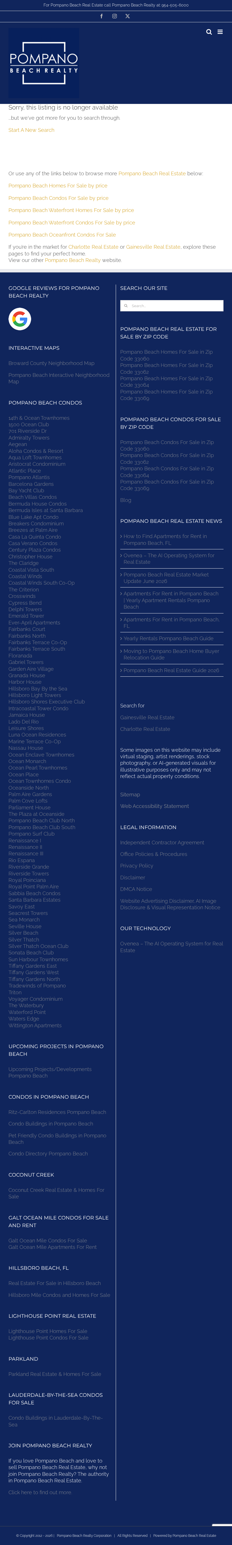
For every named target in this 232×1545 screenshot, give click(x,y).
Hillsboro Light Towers (34, 695)
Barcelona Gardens (31, 484)
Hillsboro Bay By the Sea (37, 689)
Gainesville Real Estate (153, 247)
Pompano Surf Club (31, 834)
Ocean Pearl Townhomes (37, 768)
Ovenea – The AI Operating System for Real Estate (169, 558)
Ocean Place (23, 774)
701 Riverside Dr (27, 431)
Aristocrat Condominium (36, 464)
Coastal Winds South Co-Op (41, 583)
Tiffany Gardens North (34, 979)
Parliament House (29, 807)
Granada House (26, 675)
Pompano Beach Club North (41, 820)
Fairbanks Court (26, 629)
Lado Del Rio (23, 722)
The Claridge (23, 563)
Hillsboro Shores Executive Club (46, 702)
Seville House (25, 926)
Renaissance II (25, 847)
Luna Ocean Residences (37, 735)
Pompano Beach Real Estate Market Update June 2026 (166, 578)
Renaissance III (25, 853)
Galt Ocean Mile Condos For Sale (47, 1241)
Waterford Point (27, 1012)
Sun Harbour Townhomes (38, 959)
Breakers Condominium (36, 523)
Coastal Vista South (31, 570)
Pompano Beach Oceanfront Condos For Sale (62, 235)
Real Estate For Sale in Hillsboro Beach (54, 1283)
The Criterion (23, 590)
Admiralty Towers (29, 438)
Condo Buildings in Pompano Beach (50, 1124)
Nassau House (25, 748)
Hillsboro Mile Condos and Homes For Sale (59, 1295)
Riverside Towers (28, 874)
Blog (125, 500)
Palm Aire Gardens (30, 794)
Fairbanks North (27, 636)
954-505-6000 (175, 5)
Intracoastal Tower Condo (38, 708)
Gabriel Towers (26, 662)
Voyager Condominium (35, 999)
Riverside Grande (28, 867)
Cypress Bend (25, 603)
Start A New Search (31, 130)
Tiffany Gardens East (32, 966)
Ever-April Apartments (34, 623)
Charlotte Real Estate (93, 247)
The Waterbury (26, 1005)
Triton (15, 992)
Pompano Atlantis (29, 477)
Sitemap (130, 794)
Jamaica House (26, 715)
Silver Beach (23, 933)
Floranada (20, 656)
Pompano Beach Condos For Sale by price (58, 198)
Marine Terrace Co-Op (34, 741)
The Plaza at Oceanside (36, 814)
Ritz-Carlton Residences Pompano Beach (57, 1112)
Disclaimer (133, 877)
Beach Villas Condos (32, 497)
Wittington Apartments (35, 1025)
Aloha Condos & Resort (35, 451)
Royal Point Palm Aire (33, 887)
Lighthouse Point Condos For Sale (48, 1338)
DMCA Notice (136, 889)
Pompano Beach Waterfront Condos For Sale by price (71, 223)
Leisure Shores (26, 728)
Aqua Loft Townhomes (35, 457)
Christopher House (30, 557)
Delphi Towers (25, 609)
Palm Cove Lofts (28, 801)
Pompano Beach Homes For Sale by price (58, 186)
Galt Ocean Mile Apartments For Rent (52, 1247)
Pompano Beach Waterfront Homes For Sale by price (71, 210)
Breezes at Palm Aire (33, 530)
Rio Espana (21, 860)
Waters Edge (23, 1019)
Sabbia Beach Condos (34, 893)
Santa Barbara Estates (34, 900)
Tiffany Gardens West (33, 972)
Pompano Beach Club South (41, 827)
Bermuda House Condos (37, 504)
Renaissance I (24, 840)
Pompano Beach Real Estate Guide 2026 (171, 670)
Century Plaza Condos (34, 550)
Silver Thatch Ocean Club (38, 946)
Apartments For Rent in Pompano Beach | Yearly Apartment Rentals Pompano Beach (171, 600)
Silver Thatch (23, 940)
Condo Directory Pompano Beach (48, 1154)
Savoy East (21, 907)
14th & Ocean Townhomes (39, 418)
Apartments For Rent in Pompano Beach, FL (172, 623)
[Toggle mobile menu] (221, 32)
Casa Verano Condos (32, 543)
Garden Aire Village (31, 669)
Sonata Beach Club (31, 953)
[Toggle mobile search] (209, 32)
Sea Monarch (24, 920)
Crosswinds (22, 596)
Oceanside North (28, 788)
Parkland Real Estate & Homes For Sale (54, 1374)
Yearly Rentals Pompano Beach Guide (169, 638)
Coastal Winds (25, 576)
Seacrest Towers (28, 913)
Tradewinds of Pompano (37, 986)
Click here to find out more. (40, 1492)
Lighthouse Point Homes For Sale (47, 1331)
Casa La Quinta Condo (34, 537)
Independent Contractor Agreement (162, 842)
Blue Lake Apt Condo (33, 517)
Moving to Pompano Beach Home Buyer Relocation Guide (171, 654)
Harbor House (25, 682)
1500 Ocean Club (28, 424)
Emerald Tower (26, 616)
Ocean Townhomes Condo (39, 781)
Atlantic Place (24, 471)
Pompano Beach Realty (73, 260)
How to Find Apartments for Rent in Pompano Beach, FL (165, 539)
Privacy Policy (136, 866)
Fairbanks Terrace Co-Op (37, 642)
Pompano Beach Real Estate (152, 173)
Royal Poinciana (28, 880)
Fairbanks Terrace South (36, 649)
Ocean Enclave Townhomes (41, 755)
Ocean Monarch (27, 761)
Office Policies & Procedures (153, 854)
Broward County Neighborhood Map (51, 363)
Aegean (17, 444)
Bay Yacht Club (26, 490)
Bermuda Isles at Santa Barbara (45, 510)
